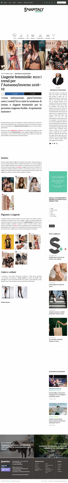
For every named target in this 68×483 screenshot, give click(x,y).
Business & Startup (40, 38)
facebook (59, 464)
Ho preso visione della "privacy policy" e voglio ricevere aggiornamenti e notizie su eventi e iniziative (58, 222)
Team (10, 2)
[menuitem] (5, 2)
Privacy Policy (44, 481)
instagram (60, 471)
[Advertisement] (34, 23)
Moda (27, 38)
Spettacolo (33, 38)
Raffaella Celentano (58, 90)
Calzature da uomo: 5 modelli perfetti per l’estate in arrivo (56, 313)
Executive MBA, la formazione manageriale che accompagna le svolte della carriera (57, 394)
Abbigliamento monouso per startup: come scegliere (56, 258)
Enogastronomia (21, 38)
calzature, (20, 130)
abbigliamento (13, 130)
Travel (51, 417)
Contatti (14, 2)
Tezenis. (15, 225)
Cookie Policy (50, 481)
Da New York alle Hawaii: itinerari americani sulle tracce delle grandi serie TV (57, 421)
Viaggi (15, 38)
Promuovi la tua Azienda (28, 2)
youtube (59, 465)
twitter (59, 467)
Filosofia (5, 2)
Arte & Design (48, 38)
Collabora (20, 2)
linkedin (59, 469)
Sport (54, 38)
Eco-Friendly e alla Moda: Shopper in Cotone (56, 340)
